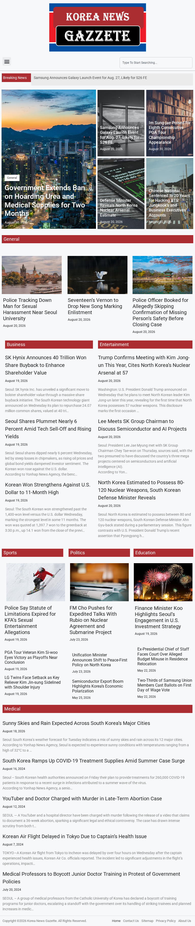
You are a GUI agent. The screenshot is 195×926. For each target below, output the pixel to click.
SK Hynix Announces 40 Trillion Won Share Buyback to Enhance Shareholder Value (45, 365)
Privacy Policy (166, 921)
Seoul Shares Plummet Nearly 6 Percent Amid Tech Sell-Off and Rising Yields (48, 429)
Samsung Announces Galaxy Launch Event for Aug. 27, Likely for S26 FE (119, 135)
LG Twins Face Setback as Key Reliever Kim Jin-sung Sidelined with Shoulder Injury (33, 682)
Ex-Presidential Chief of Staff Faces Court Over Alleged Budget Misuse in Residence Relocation (163, 656)
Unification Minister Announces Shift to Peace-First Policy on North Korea (99, 660)
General (12, 178)
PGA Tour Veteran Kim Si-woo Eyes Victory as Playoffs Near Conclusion (31, 657)
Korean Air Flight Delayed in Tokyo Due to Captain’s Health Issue (75, 836)
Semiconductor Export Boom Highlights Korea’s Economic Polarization (97, 686)
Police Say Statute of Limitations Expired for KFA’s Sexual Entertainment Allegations (30, 620)
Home (116, 921)
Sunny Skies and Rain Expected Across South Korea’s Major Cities (76, 723)
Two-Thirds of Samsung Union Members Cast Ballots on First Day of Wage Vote (164, 685)
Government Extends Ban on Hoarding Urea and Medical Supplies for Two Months (45, 201)
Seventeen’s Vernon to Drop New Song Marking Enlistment (95, 306)
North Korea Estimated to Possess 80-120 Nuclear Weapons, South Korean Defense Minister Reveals (141, 490)
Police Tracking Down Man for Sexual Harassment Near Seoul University (30, 309)
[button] (7, 61)
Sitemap (147, 921)
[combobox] (156, 62)
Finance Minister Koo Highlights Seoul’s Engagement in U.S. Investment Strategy (159, 617)
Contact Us (131, 921)
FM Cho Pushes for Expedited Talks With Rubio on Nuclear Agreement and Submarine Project (93, 620)
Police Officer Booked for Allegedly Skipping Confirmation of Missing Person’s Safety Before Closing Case (160, 312)
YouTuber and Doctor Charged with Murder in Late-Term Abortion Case (82, 798)
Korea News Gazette (42, 921)
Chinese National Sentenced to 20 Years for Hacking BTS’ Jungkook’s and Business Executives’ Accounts (169, 203)
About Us (184, 921)
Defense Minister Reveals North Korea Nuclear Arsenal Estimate (119, 208)
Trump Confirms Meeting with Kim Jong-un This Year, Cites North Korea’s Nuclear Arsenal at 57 (144, 365)
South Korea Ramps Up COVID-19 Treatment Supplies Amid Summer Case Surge (94, 761)
